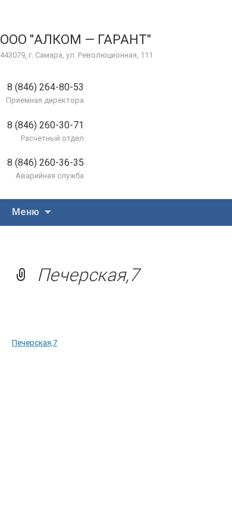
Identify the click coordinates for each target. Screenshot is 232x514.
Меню (25, 211)
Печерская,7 (34, 342)
